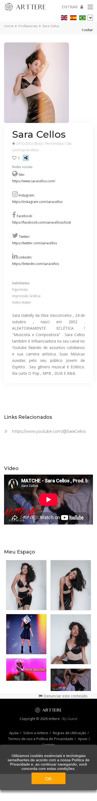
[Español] (73, 17)
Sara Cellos (50, 26)
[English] (64, 17)
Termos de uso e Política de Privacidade (40, 738)
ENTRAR (70, 6)
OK (48, 778)
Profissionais (27, 26)
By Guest (70, 718)
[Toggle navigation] (90, 7)
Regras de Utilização (69, 732)
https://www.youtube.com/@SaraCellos (49, 431)
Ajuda (14, 732)
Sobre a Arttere (35, 732)
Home (8, 26)
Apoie (82, 738)
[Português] (82, 17)
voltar (88, 30)
